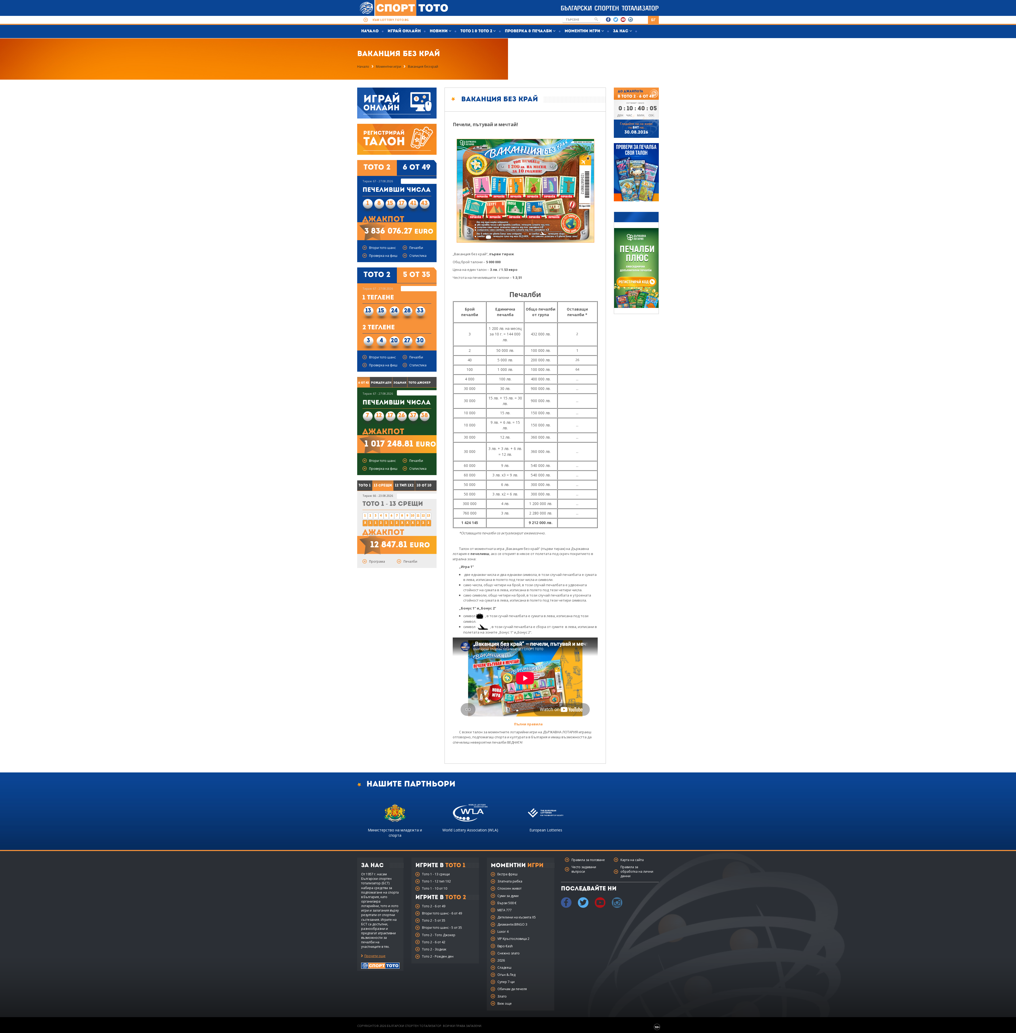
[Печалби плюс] (636, 268)
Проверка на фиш (383, 255)
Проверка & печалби (529, 31)
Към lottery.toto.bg (391, 20)
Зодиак (399, 382)
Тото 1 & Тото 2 (476, 31)
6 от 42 (363, 382)
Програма (377, 561)
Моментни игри (583, 31)
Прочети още (374, 956)
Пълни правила (528, 724)
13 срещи (383, 485)
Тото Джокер (420, 382)
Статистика (418, 255)
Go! (596, 19)
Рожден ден (381, 382)
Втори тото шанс (382, 247)
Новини (439, 31)
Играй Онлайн (404, 31)
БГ (653, 19)
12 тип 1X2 (404, 485)
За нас (621, 31)
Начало (370, 31)
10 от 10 (424, 485)
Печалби (416, 247)
